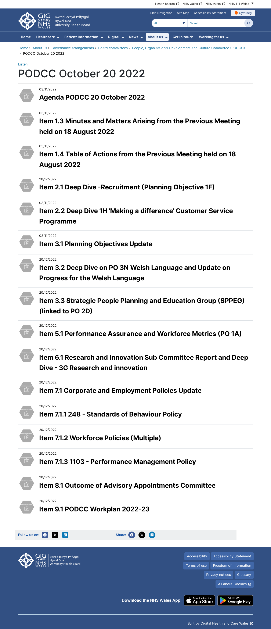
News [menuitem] (133, 37)
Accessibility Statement (210, 13)
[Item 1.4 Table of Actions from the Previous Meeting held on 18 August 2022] (26, 152)
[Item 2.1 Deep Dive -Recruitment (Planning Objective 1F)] (26, 185)
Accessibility (197, 556)
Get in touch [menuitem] (183, 37)
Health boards (165, 4)
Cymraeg (245, 13)
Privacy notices (218, 574)
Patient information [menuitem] (81, 37)
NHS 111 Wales (238, 4)
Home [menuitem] (26, 37)
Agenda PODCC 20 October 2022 (92, 97)
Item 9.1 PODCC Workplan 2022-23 (94, 509)
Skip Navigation (161, 13)
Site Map (183, 13)
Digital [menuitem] (113, 37)
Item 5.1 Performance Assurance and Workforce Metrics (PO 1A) (140, 333)
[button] (45, 535)
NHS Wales (190, 4)
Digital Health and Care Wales (225, 623)
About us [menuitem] (155, 37)
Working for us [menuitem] (211, 37)
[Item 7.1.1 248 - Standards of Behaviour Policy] (26, 412)
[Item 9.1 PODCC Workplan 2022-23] (26, 506)
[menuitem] (58, 37)
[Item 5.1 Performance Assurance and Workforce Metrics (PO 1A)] (26, 331)
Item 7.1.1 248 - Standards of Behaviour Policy (110, 414)
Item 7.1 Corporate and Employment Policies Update (120, 390)
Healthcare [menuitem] (45, 37)
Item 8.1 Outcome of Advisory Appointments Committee (127, 485)
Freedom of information (232, 565)
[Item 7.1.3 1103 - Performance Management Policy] (26, 459)
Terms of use (196, 565)
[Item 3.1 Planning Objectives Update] (26, 241)
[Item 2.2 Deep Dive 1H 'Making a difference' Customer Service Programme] (26, 208)
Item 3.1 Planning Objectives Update (95, 244)
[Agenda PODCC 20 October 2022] (26, 95)
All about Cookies (232, 584)
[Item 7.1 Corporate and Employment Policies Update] (26, 388)
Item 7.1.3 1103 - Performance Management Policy (117, 461)
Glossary (244, 574)
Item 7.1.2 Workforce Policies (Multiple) (100, 438)
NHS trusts (213, 4)
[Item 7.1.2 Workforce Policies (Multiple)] (26, 435)
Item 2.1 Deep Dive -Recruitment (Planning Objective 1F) (127, 187)
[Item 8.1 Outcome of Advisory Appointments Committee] (26, 483)
